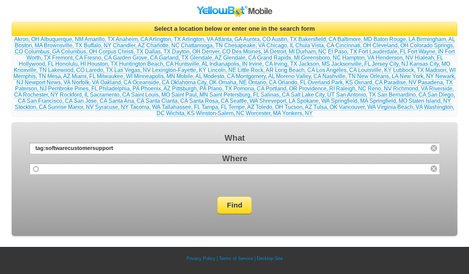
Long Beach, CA (295, 70)
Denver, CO (216, 51)
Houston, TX (102, 64)
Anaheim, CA (132, 39)
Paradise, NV (400, 82)
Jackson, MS (314, 64)
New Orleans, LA (377, 76)
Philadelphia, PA (119, 88)
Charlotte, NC (163, 45)
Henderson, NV (394, 58)
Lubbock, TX (408, 70)
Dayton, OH (186, 51)
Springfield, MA (349, 101)
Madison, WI (440, 70)
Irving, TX (285, 64)
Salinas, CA (275, 95)
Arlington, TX (165, 39)
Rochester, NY (40, 95)
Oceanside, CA (151, 82)
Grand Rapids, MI (278, 58)
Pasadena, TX (435, 82)
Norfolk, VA (85, 82)
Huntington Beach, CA (146, 64)
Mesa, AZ (58, 76)
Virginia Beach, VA (400, 107)
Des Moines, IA (250, 51)
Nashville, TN (339, 76)
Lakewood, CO (66, 70)
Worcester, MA (263, 113)
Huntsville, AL (191, 64)
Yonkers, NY (297, 113)
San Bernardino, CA (401, 95)
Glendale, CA (239, 58)
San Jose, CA (90, 101)
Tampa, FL (214, 107)
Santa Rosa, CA (208, 101)
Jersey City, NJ (390, 64)
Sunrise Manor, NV (71, 107)
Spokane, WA (313, 101)
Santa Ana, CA (126, 101)
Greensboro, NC (321, 58)
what (235, 137)
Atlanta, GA (228, 39)
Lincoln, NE (222, 70)
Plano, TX (220, 88)
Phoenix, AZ (156, 88)
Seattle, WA (244, 101)
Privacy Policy (200, 258)
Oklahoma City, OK (194, 82)
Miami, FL (83, 76)
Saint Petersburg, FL (234, 95)
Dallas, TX (158, 51)
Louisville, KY (375, 70)
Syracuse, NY (112, 107)
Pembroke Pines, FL (73, 88)
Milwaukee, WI (115, 76)
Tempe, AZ (241, 107)
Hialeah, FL (429, 58)
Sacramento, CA (110, 95)
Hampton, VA (358, 58)
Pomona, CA (248, 88)
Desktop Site (270, 258)
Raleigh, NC (351, 88)
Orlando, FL (292, 82)
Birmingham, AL (435, 39)
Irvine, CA (261, 64)
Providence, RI (317, 88)
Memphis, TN (29, 76)
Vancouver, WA (357, 107)
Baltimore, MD (355, 39)
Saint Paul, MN (189, 95)
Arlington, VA (198, 39)
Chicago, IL (280, 45)
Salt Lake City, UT (313, 95)
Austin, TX (284, 39)
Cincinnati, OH (353, 45)
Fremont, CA (67, 58)
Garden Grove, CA (135, 58)
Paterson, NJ (31, 88)
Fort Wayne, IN (426, 51)
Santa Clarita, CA (167, 101)
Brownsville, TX (63, 45)
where (234, 158)
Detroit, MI (282, 51)
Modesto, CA (219, 76)
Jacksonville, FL (350, 64)
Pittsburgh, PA (189, 88)
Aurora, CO (257, 39)
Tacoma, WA (145, 107)
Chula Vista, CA (314, 45)
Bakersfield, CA (317, 39)
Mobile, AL (189, 76)
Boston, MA (29, 45)
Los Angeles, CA (336, 70)
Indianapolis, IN (228, 64)
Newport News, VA (47, 82)
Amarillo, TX (99, 39)
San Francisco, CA (49, 101)
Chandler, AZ (129, 45)
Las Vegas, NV (132, 70)
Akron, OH (26, 39)
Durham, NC (311, 51)
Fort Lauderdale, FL (382, 51)
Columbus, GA (42, 51)
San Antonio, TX (356, 95)
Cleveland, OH (391, 45)
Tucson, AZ (298, 107)
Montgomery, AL (255, 76)
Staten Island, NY (430, 101)
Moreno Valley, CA (298, 76)
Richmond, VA (410, 88)
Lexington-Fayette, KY (179, 70)
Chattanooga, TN (202, 45)
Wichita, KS (180, 113)
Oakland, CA (115, 82)
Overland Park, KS (330, 82)
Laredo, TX (99, 70)
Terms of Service (236, 258)
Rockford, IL (74, 95)
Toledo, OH (269, 107)
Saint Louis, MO (150, 95)
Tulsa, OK (325, 107)
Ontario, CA (262, 82)
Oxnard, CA (368, 82)
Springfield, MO (388, 101)
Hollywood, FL (36, 64)
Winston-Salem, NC (220, 113)
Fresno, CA (98, 58)
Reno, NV (380, 88)
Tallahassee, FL (181, 107)
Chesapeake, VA (244, 45)
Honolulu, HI (70, 64)
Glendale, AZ (206, 58)
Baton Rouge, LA (394, 39)
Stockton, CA (30, 107)
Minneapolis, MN (154, 76)
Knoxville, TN (30, 70)
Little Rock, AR (256, 70)
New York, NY (417, 76)
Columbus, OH (79, 51)
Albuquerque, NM (62, 39)
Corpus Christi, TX (121, 51)
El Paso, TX (342, 51)
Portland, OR (281, 88)
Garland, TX (173, 58)
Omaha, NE (232, 82)
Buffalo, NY (98, 45)
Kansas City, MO (430, 64)
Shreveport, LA (277, 101)
